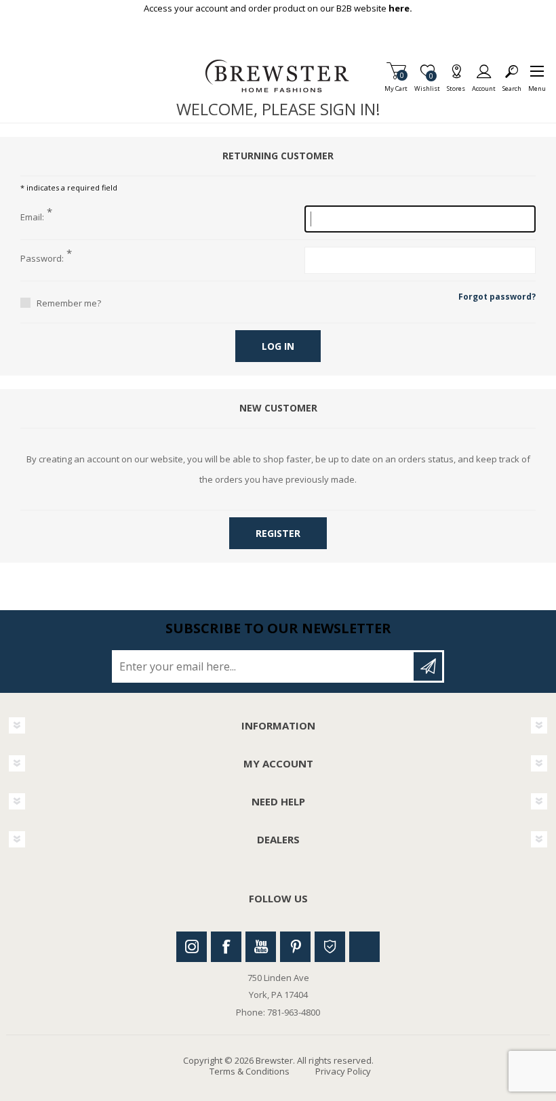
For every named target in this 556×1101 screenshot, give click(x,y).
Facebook (226, 947)
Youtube (260, 947)
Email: (32, 217)
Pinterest (295, 947)
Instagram (191, 947)
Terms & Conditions (250, 1071)
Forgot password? (497, 296)
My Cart (396, 84)
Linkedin (364, 947)
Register (278, 533)
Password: (42, 259)
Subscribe (428, 666)
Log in (278, 346)
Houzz (330, 947)
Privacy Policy (343, 1071)
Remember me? (69, 303)
